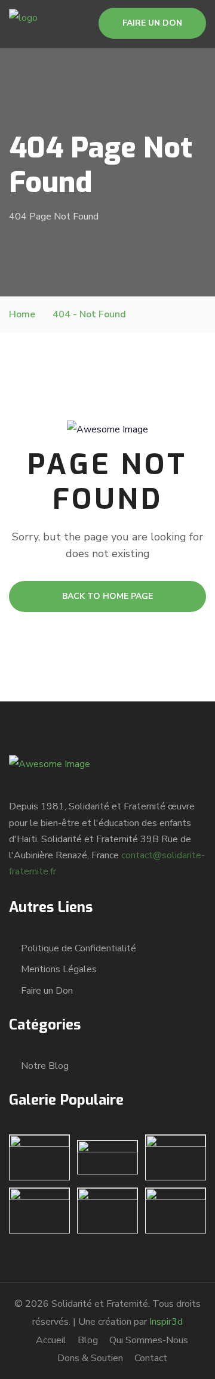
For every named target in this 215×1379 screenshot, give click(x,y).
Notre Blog (45, 1065)
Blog (88, 1340)
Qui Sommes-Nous (148, 1340)
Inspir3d (166, 1321)
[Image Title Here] (39, 1157)
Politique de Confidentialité (78, 948)
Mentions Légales (59, 969)
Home (22, 314)
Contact (150, 1358)
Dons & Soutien (90, 1358)
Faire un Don (47, 990)
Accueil (51, 1340)
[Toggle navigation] (67, 12)
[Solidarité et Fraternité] (23, 23)
